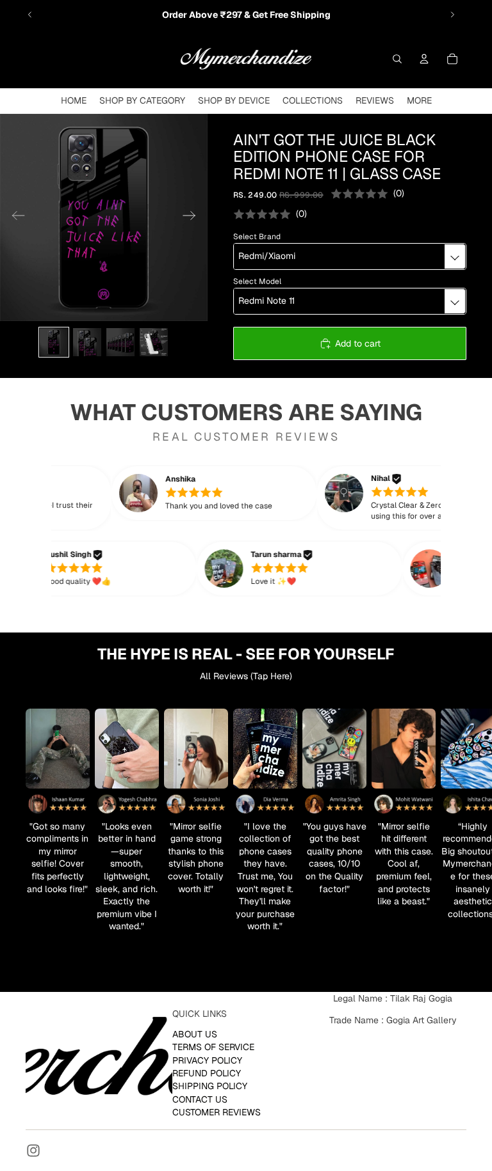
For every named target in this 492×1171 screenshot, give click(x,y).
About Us (194, 1033)
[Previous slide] (30, 15)
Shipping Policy (209, 1086)
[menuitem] (419, 100)
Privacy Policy (207, 1059)
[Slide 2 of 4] (87, 342)
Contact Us (199, 1098)
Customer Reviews (216, 1112)
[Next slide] (452, 15)
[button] (231, 493)
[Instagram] (33, 1150)
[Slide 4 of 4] (154, 342)
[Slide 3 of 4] (120, 342)
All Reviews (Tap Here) (246, 676)
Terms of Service (213, 1047)
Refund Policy (206, 1072)
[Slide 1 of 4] (54, 342)
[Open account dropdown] (424, 59)
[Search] (397, 59)
